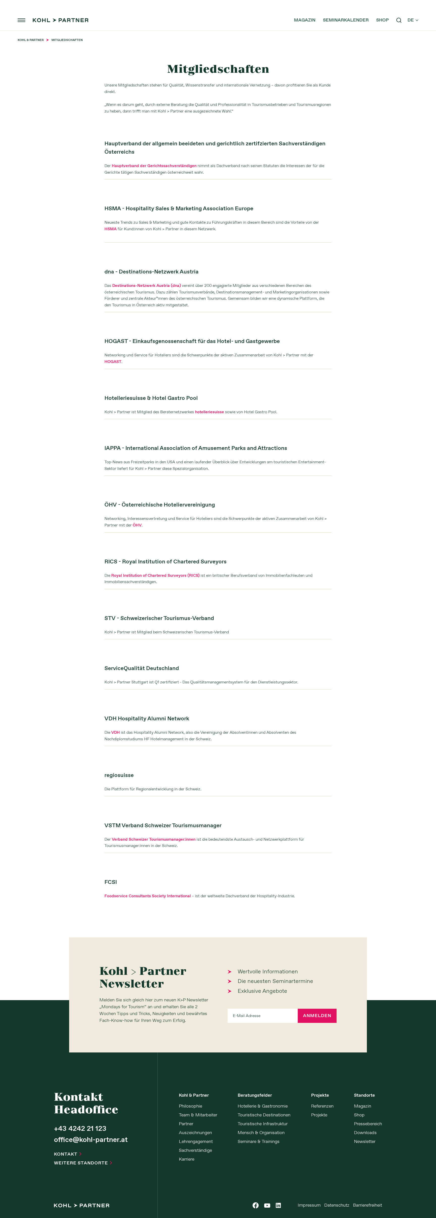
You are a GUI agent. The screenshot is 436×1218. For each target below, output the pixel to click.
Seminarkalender (346, 20)
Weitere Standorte (83, 1163)
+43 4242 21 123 (80, 1129)
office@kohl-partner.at (91, 1140)
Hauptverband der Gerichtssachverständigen (154, 166)
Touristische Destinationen (264, 1115)
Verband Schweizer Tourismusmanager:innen (154, 839)
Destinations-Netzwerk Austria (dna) (146, 285)
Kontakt (67, 1154)
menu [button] (21, 20)
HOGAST (112, 361)
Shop (382, 20)
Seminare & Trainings (259, 1142)
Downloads (365, 1133)
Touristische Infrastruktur (263, 1124)
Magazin (304, 20)
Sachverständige (195, 1150)
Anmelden (317, 1016)
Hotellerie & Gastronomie (263, 1106)
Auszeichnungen (195, 1133)
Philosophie (190, 1106)
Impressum (309, 1205)
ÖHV (137, 525)
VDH (115, 732)
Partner (186, 1124)
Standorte (364, 1095)
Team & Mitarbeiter (198, 1115)
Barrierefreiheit (367, 1205)
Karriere (186, 1159)
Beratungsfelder (255, 1095)
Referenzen (322, 1106)
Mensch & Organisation (261, 1133)
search (398, 20)
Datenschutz (336, 1205)
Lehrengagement (196, 1142)
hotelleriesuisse (209, 412)
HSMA (110, 229)
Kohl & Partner (194, 1095)
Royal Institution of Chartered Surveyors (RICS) (155, 575)
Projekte (320, 1095)
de (412, 20)
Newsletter (364, 1142)
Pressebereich (368, 1124)
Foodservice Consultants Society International (147, 896)
